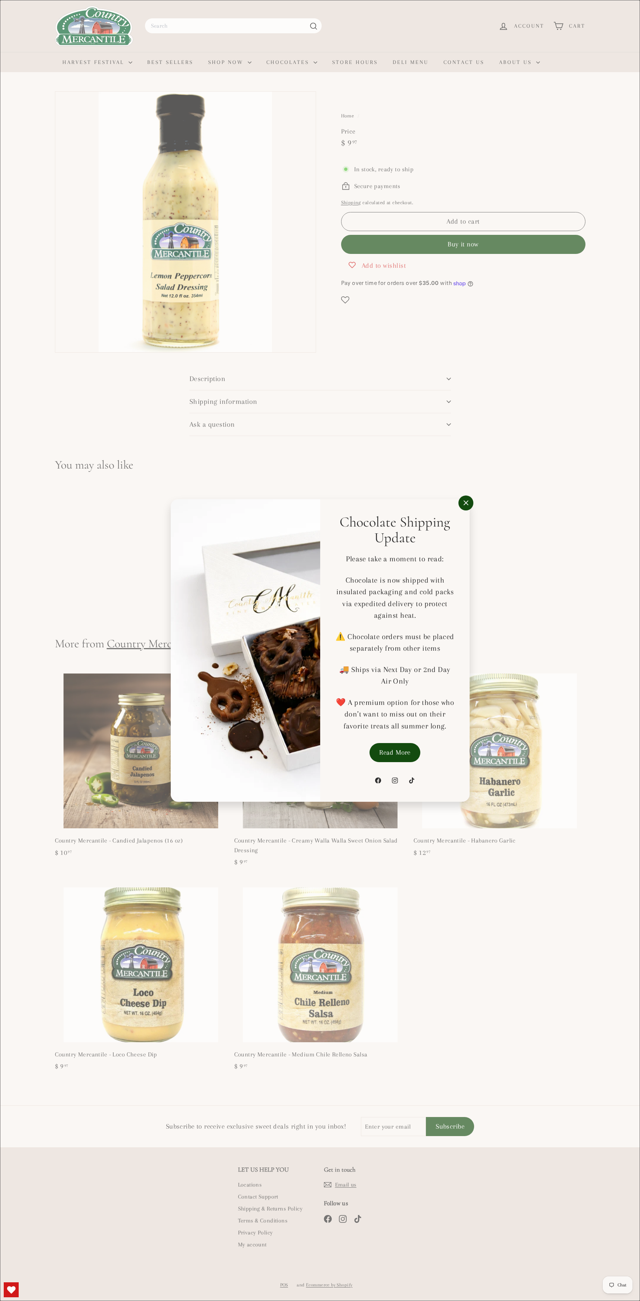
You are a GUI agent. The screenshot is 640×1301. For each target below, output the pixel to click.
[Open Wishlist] (11, 1289)
